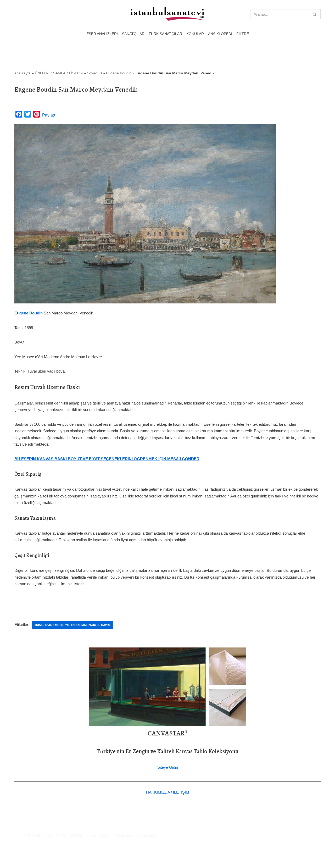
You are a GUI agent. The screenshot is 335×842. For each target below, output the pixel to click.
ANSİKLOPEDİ (220, 34)
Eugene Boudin (118, 73)
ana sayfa (22, 73)
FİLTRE (242, 34)
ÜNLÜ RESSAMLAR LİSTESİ (59, 73)
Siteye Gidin (167, 767)
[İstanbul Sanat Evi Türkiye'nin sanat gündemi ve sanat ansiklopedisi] (167, 14)
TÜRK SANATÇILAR (165, 34)
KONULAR (195, 34)
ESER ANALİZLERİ (102, 34)
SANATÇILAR (133, 34)
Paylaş (48, 115)
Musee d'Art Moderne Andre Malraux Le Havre (73, 625)
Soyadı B (94, 73)
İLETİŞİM (181, 792)
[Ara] (315, 14)
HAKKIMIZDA (158, 792)
